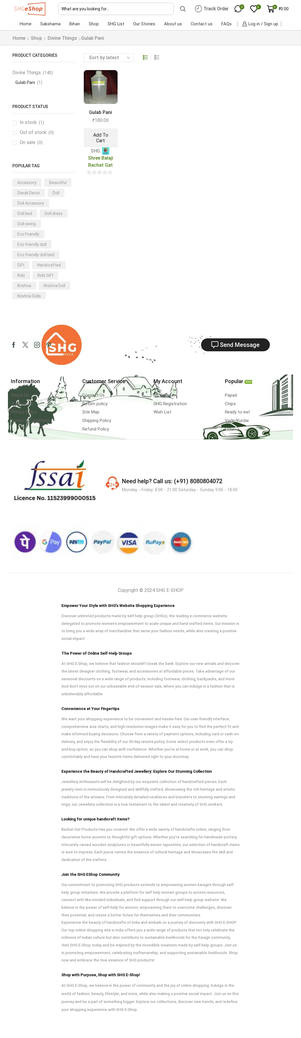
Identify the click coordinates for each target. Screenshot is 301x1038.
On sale (31, 142)
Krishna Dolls (29, 296)
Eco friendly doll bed (35, 254)
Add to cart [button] (100, 137)
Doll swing (26, 223)
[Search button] (183, 9)
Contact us (202, 24)
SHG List (116, 24)
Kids (21, 275)
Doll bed (24, 213)
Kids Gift (45, 275)
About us (173, 24)
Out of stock (37, 132)
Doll (56, 193)
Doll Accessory (30, 203)
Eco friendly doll (31, 244)
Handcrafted (49, 265)
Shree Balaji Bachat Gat (100, 161)
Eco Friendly (28, 234)
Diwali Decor (28, 193)
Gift (20, 265)
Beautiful (57, 182)
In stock (32, 122)
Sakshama (50, 24)
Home (25, 24)
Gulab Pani (100, 112)
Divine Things (62, 38)
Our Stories (144, 24)
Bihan (74, 24)
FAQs (226, 24)
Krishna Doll (54, 285)
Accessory (26, 182)
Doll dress (54, 213)
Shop (94, 24)
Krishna (24, 285)
